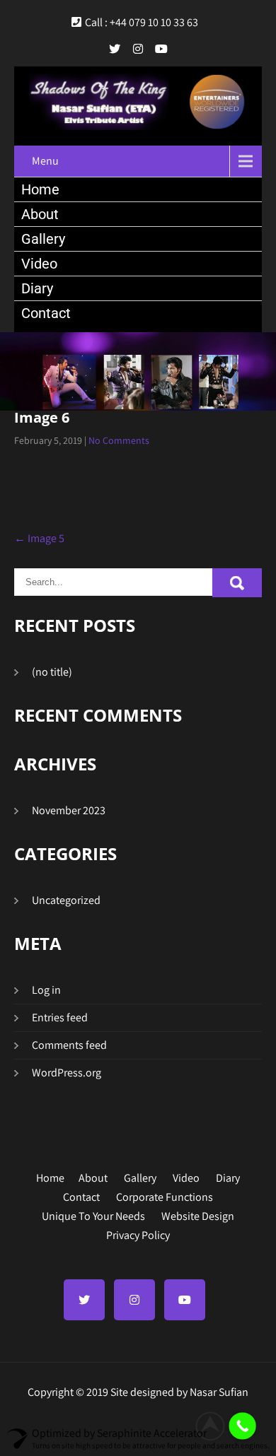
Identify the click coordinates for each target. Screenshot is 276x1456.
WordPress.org (66, 1072)
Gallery (43, 238)
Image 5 (39, 538)
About (40, 214)
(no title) (52, 671)
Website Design (197, 1214)
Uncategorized (66, 900)
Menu (45, 160)
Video (39, 263)
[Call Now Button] (242, 1426)
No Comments (118, 440)
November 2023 (68, 810)
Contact (46, 313)
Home (40, 189)
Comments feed (69, 1045)
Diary (37, 288)
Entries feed (60, 1017)
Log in (46, 989)
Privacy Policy (138, 1233)
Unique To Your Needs (93, 1214)
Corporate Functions (164, 1195)
